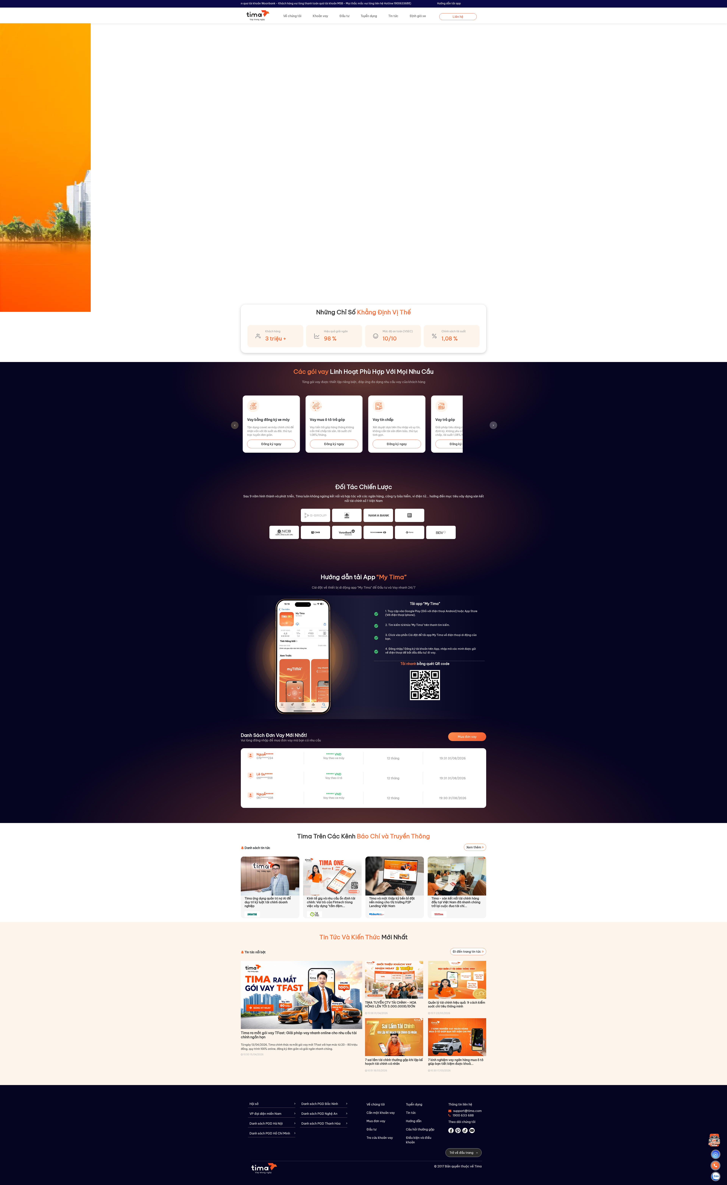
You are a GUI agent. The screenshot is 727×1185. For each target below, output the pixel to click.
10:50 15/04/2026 (253, 1054)
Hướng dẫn (413, 1121)
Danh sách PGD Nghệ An (319, 1114)
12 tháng (393, 758)
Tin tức (393, 16)
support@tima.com (465, 1111)
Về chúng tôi (292, 16)
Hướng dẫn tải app (449, 3)
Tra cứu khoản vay (380, 1138)
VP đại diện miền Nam (265, 1114)
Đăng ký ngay (271, 444)
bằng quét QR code (424, 664)
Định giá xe (418, 16)
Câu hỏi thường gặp (420, 1129)
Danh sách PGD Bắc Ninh (319, 1104)
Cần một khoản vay (381, 1113)
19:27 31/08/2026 (452, 798)
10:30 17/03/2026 (441, 1070)
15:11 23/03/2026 (440, 1013)
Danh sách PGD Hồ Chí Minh (270, 1133)
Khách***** (265, 754)
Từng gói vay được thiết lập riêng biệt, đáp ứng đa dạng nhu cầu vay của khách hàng (363, 382)
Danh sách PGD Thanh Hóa (320, 1123)
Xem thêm (474, 847)
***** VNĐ (333, 754)
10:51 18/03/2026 (377, 1070)
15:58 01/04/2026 (377, 1013)
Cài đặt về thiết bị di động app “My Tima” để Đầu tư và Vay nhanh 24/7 (363, 587)
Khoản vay (320, 16)
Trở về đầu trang (461, 1153)
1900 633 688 (463, 1115)
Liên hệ (458, 17)
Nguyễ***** (265, 774)
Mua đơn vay (467, 737)
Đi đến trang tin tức (467, 951)
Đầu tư (344, 16)
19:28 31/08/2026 (452, 758)
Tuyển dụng (369, 16)
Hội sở (254, 1104)
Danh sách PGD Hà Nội (266, 1123)
